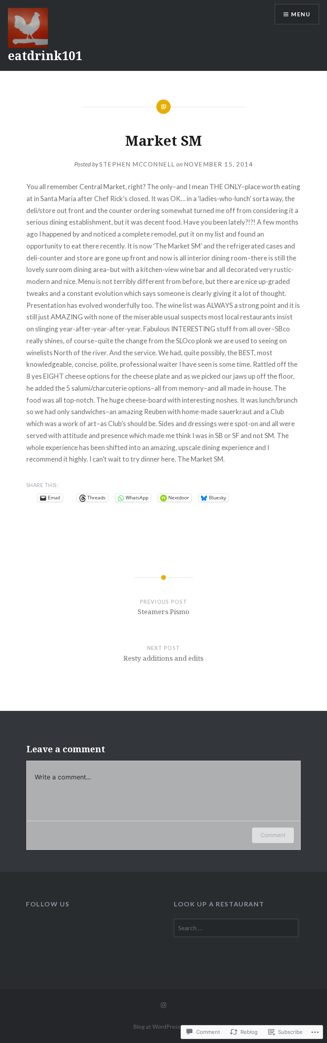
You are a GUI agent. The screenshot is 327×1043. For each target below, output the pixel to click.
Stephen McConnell (137, 164)
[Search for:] (236, 927)
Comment (273, 835)
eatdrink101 (45, 55)
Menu (300, 14)
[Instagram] (163, 1005)
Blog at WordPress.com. (163, 1026)
